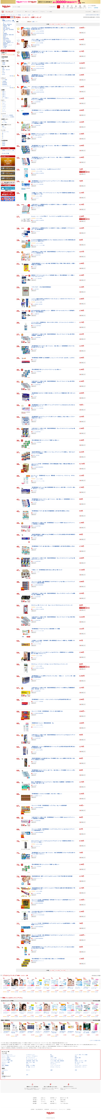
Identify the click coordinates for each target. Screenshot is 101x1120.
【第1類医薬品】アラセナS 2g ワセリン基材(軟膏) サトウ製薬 (45, 628)
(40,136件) (72, 991)
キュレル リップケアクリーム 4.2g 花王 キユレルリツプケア (46, 169)
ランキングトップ (20, 11)
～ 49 (32, 14)
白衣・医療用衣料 (7, 41)
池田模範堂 (4, 84)
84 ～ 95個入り (5, 97)
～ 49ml (3, 120)
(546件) (56, 1036)
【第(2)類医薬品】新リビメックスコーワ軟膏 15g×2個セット (45, 864)
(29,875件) (16, 991)
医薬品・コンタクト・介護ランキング (28, 17)
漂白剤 (3, 142)
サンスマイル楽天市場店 (37, 893)
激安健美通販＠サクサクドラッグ (38, 960)
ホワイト (4, 101)
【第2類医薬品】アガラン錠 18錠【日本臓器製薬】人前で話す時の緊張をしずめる (50, 510)
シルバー (4, 108)
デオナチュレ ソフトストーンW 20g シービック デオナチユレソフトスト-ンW (49, 664)
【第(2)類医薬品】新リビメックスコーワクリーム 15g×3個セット (46, 369)
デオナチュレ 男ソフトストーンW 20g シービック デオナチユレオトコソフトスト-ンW (51, 605)
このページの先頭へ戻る (95, 1040)
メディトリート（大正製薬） (8, 116)
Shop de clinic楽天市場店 (37, 325)
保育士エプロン (6, 39)
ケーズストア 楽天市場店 (37, 371)
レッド (3, 109)
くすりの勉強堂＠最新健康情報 (38, 467)
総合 (3, 19)
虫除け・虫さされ (6, 69)
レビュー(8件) (39, 196)
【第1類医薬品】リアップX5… (30, 1032)
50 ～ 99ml (4, 122)
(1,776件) (40, 991)
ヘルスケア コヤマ (36, 571)
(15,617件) (80, 991)
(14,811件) (24, 991)
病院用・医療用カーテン (8, 42)
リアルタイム (42, 11)
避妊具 (4, 36)
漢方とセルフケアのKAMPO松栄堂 (38, 914)
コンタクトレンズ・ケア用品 (9, 22)
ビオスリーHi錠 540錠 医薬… (14, 1032)
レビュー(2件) (39, 302)
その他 (4, 47)
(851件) (56, 991)
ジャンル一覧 (88, 11)
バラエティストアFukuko (37, 643)
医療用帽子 (5, 43)
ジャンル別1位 (49, 11)
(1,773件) (32, 1016)
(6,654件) (96, 1016)
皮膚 (3, 68)
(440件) (80, 1036)
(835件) (88, 991)
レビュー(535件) (39, 42)
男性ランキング (28, 11)
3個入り (4, 94)
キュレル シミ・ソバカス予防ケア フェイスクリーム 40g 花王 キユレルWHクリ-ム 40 (51, 216)
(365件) (48, 991)
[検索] (58, 6)
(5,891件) (64, 991)
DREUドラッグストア (36, 207)
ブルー (3, 103)
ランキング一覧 (5, 153)
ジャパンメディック (6, 86)
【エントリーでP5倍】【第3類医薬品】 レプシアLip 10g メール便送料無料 (49, 805)
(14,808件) (16, 1016)
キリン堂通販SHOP (36, 313)
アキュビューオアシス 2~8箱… (46, 988)
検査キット (5, 37)
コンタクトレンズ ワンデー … (6, 988)
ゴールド (4, 104)
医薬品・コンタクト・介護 (24, 14)
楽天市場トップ (4, 14)
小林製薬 (4, 81)
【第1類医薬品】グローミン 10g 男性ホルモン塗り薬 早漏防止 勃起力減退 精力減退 (50, 110)
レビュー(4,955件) (40, 31)
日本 (3, 58)
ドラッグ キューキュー (36, 679)
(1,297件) (88, 1016)
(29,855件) (24, 1016)
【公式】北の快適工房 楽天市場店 (38, 33)
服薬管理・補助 (6, 25)
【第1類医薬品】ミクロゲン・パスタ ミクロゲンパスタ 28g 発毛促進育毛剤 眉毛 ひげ (51, 699)
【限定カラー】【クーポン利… (70, 988)
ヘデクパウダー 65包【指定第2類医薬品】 (41, 287)
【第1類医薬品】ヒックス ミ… (46, 1032)
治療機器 (5, 33)
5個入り (4, 96)
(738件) (8, 991)
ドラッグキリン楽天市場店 (37, 137)
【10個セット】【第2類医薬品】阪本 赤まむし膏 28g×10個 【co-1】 (47, 569)
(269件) (40, 1036)
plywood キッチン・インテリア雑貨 (38, 245)
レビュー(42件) (39, 749)
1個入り (4, 91)
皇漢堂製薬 (4, 82)
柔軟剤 (3, 143)
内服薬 (3, 64)
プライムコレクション (36, 846)
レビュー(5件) (39, 655)
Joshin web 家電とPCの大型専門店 (38, 173)
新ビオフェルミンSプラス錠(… (78, 1032)
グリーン (4, 111)
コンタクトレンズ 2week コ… (54, 988)
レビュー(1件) (39, 607)
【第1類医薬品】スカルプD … (6, 1032)
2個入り (4, 93)
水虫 (3, 71)
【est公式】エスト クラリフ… (38, 1032)
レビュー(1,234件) (40, 66)
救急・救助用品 (6, 28)
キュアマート (35, 657)
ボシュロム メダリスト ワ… (78, 988)
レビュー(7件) (39, 171)
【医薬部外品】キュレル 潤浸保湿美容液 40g (42, 723)
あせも (3, 74)
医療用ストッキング (7, 45)
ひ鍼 (4, 30)
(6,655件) (96, 991)
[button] (67, 6)
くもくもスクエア (36, 198)
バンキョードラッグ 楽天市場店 (38, 184)
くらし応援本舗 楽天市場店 (37, 304)
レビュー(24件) (39, 478)
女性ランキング (35, 11)
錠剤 (3, 126)
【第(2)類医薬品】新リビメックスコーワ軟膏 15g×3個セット (45, 440)
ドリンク (4, 127)
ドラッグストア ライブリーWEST (38, 630)
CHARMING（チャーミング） (38, 878)
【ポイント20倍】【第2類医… (86, 1032)
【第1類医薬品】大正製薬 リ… (94, 1032)
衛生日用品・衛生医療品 (8, 29)
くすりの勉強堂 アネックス (37, 795)
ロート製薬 (4, 79)
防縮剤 (3, 145)
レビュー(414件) (39, 90)
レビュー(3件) (39, 844)
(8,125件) (32, 991)
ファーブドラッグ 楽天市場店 (38, 112)
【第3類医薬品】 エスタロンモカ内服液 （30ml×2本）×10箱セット (46, 793)
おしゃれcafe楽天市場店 (37, 101)
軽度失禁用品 (6, 38)
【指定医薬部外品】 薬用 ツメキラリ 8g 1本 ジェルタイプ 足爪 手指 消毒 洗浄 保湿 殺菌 (51, 876)
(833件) (80, 1016)
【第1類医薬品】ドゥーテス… (70, 1032)
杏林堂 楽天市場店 (36, 455)
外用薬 (3, 62)
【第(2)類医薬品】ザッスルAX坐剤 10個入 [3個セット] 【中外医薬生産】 (48, 958)
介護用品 (5, 26)
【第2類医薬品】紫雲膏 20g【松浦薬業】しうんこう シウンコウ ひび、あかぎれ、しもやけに (53, 357)
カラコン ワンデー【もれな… (14, 988)
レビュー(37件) (39, 243)
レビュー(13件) (39, 725)
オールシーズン (5, 131)
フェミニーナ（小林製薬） (8, 115)
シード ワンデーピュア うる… (94, 988)
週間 (33, 21)
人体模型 (5, 46)
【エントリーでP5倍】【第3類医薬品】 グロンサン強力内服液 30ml (47, 711)
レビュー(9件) (39, 218)
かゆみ (3, 72)
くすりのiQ (34, 54)
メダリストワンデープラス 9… (38, 988)
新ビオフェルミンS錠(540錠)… (54, 1032)
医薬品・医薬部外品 (7, 24)
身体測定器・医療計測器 (8, 34)
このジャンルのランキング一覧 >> (92, 14)
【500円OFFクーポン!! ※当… (86, 988)
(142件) (16, 1036)
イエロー (4, 106)
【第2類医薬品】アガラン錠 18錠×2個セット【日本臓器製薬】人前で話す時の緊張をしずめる (53, 546)
